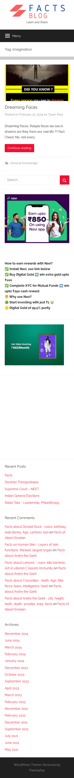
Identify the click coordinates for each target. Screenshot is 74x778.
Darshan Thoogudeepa (21, 482)
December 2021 (16, 722)
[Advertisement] (37, 417)
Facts (8, 475)
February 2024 (15, 654)
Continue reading (19, 148)
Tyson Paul (55, 114)
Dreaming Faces (21, 107)
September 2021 (16, 729)
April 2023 (12, 688)
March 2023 (13, 695)
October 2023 (14, 674)
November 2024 (16, 634)
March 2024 (13, 647)
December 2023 (16, 668)
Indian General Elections (22, 496)
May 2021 (11, 749)
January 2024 (14, 661)
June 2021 (12, 743)
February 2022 (15, 715)
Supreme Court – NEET (22, 489)
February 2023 (15, 702)
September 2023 (17, 681)
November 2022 (16, 709)
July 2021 (11, 736)
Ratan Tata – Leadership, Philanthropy (32, 503)
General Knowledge (24, 163)
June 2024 (12, 640)
